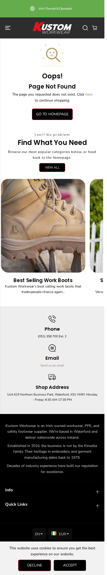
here (88, 94)
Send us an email (52, 365)
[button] (8, 27)
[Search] (85, 27)
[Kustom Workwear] (52, 28)
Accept (70, 565)
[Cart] (94, 27)
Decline (34, 565)
